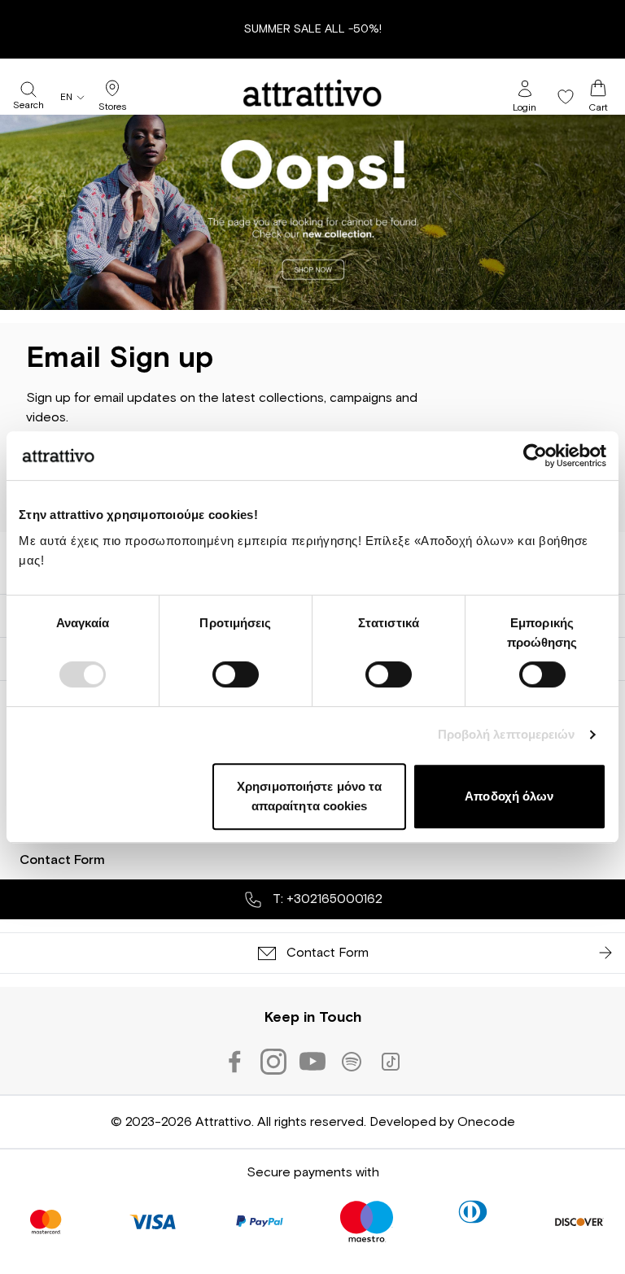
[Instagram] (273, 1062)
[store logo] (312, 93)
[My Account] (525, 88)
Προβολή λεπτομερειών (506, 734)
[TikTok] (391, 1062)
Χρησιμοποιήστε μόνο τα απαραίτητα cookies (309, 796)
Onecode (486, 1121)
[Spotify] (352, 1062)
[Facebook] (234, 1062)
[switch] (235, 674)
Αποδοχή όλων (509, 796)
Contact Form (62, 859)
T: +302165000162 (325, 898)
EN (66, 98)
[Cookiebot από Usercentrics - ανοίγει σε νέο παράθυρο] (535, 455)
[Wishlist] (565, 97)
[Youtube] (312, 1062)
